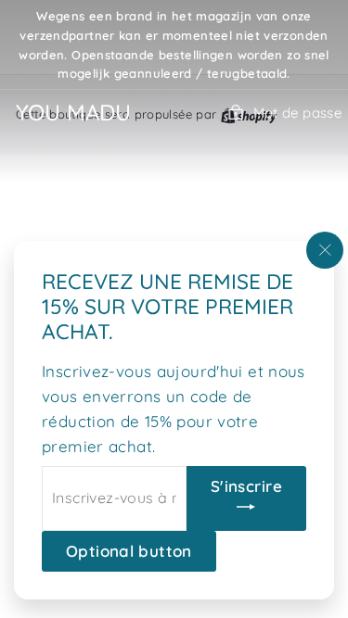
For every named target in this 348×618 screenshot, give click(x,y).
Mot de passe (297, 112)
